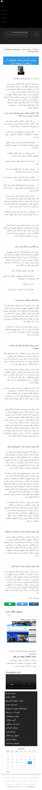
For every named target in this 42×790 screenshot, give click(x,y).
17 (8, 762)
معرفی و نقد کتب (12, 743)
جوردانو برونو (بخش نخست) (20, 32)
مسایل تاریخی (11, 739)
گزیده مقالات (11, 720)
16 (34, 759)
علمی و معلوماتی (12, 716)
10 (8, 759)
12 (16, 759)
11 (12, 759)
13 (21, 759)
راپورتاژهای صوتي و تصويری (16, 708)
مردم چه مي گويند (13, 724)
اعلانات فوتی (11, 697)
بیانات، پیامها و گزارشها (14, 701)
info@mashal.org (31, 786)
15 (29, 759)
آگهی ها (24, 784)
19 (16, 762)
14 (25, 759)
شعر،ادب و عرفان (13, 712)
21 (25, 762)
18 (12, 762)
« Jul (7, 771)
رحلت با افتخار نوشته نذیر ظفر (24, 656)
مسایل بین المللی (26, 49)
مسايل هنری (10, 732)
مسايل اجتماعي (12, 728)
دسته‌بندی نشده (11, 705)
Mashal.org (35, 49)
